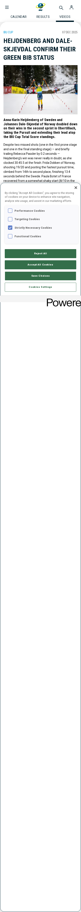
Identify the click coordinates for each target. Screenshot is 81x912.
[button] (7, 5)
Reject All (40, 253)
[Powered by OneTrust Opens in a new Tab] (62, 299)
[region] (40, 547)
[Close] (76, 187)
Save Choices (40, 275)
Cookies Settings (40, 286)
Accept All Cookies (40, 264)
